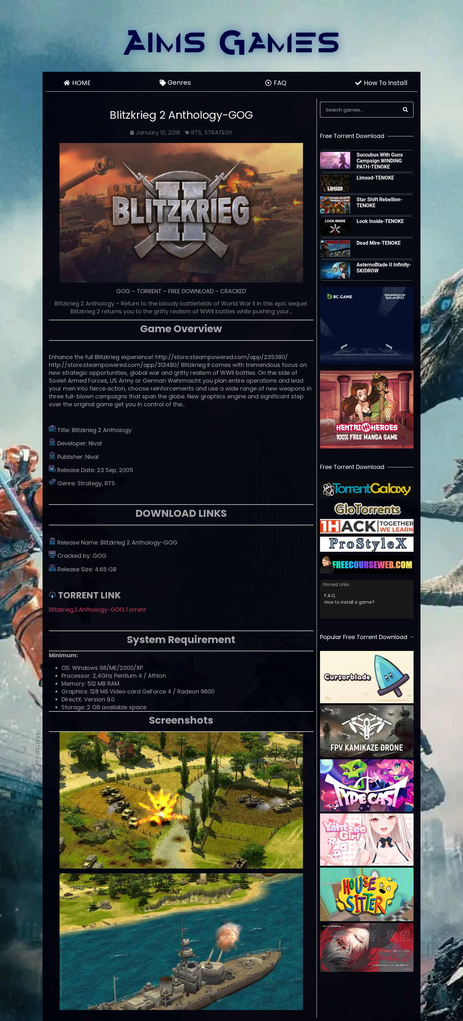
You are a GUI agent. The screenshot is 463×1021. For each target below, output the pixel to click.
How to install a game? (349, 602)
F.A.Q (329, 595)
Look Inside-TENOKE (380, 221)
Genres (179, 82)
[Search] (405, 109)
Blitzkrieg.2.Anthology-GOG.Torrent (97, 609)
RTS (196, 132)
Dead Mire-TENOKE (379, 243)
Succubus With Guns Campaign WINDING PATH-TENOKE (380, 161)
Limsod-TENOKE (375, 178)
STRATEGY (218, 132)
